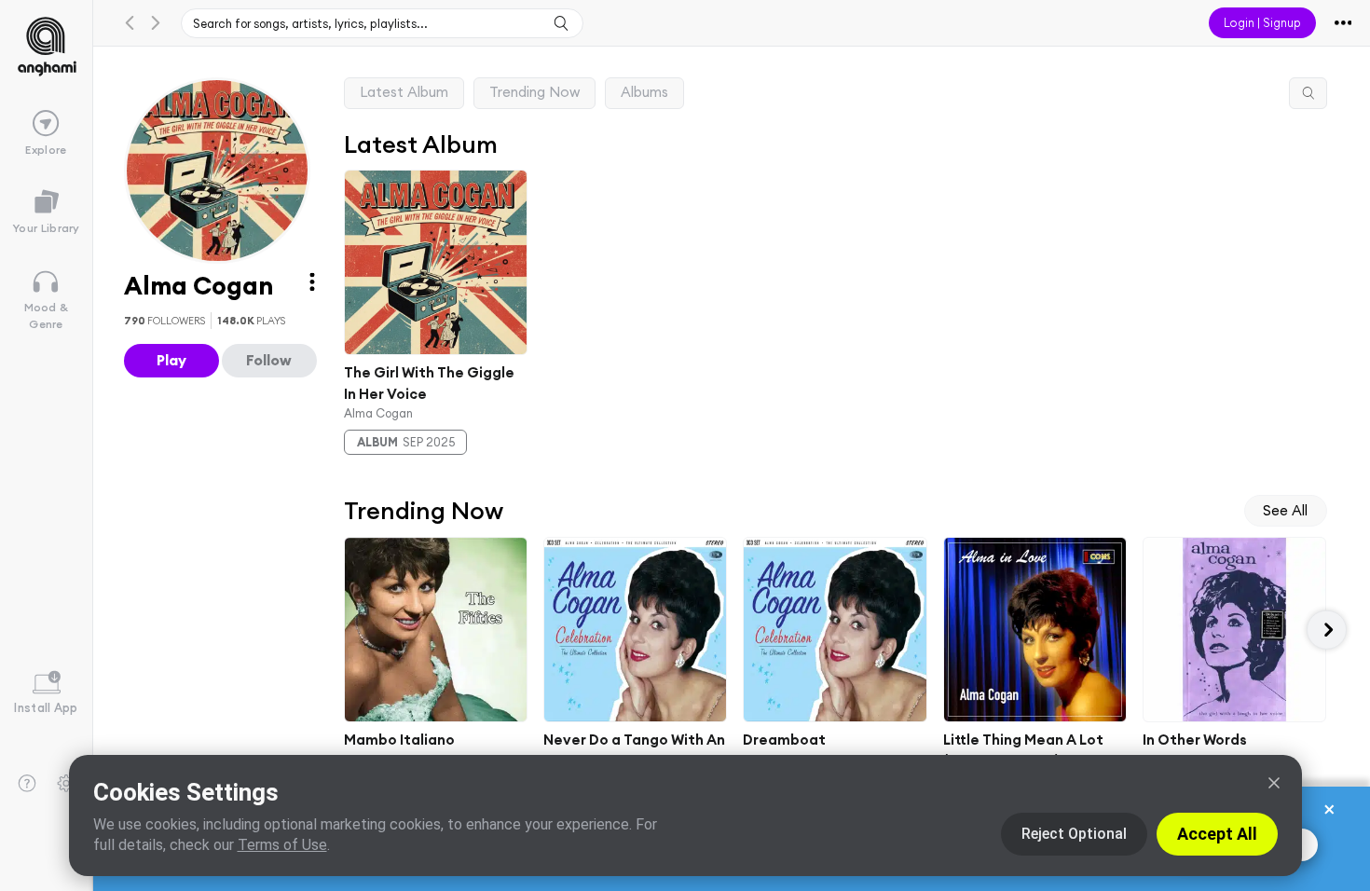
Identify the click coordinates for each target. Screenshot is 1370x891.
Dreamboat (784, 739)
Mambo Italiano (399, 739)
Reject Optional (1074, 834)
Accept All (1217, 833)
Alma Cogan (378, 412)
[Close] (1274, 783)
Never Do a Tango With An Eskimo (634, 750)
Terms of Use (282, 845)
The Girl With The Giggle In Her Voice (429, 383)
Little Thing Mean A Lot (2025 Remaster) (1022, 750)
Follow (269, 359)
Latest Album (404, 92)
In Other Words (1195, 739)
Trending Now (534, 92)
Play (171, 359)
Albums (644, 92)
